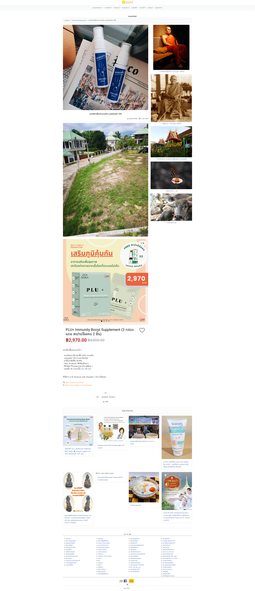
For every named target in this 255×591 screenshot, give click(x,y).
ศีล (99, 560)
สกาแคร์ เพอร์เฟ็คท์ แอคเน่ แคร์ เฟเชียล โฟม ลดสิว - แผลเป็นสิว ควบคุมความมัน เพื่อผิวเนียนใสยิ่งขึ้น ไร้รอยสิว (176, 464)
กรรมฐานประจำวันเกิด (137, 565)
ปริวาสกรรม (101, 569)
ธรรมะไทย (126, 588)
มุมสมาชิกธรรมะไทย (72, 556)
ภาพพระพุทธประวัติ (169, 541)
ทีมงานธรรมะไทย (71, 541)
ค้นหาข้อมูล (69, 545)
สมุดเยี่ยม (69, 549)
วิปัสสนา (100, 567)
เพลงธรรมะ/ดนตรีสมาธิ (137, 554)
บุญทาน (100, 563)
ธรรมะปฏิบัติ (134, 556)
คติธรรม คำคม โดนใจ (104, 556)
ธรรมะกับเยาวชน (103, 545)
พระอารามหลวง (167, 569)
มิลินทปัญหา (134, 547)
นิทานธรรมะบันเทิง (103, 547)
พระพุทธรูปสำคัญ (168, 563)
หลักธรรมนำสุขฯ (135, 563)
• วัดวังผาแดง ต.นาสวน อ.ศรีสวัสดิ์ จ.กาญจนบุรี (171, 159)
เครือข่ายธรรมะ (70, 552)
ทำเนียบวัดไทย (167, 567)
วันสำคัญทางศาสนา (169, 576)
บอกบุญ (150, 8)
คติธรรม (116, 8)
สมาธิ (99, 565)
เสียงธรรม (133, 549)
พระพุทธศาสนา (97, 8)
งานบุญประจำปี (135, 569)
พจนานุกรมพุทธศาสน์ (137, 545)
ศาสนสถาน (125, 8)
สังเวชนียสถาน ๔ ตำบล (170, 558)
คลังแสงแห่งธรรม (135, 558)
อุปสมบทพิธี (166, 574)
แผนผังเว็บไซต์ (70, 543)
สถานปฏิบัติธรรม (103, 541)
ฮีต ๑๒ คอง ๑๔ (135, 567)
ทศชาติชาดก (166, 545)
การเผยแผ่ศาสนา (71, 563)
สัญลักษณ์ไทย (70, 554)
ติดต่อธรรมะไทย (71, 547)
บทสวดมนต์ (134, 560)
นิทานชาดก (166, 547)
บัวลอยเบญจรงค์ (135, 505)
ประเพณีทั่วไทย (134, 571)
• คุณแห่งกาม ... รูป (171, 191)
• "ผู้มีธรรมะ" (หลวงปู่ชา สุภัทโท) (171, 124)
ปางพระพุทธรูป (167, 560)
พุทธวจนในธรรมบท (168, 549)
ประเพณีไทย (69, 565)
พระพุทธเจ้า (166, 539)
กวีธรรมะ (100, 554)
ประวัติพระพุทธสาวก (169, 543)
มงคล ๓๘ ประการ (168, 552)
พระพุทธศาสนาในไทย (169, 565)
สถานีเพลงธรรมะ (135, 552)
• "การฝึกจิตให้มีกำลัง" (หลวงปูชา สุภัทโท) (171, 71)
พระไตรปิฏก (134, 541)
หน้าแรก (67, 20)
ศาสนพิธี (134, 8)
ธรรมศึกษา (108, 8)
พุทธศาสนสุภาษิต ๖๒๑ (170, 556)
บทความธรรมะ (102, 552)
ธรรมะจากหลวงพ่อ (104, 543)
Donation (69, 558)
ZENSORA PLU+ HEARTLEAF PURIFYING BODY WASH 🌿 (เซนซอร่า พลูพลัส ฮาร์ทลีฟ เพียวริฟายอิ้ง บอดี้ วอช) (78, 451)
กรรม (99, 558)
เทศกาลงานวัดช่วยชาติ (79, 20)
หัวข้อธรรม (133, 543)
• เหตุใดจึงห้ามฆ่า (171, 223)
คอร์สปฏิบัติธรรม (103, 574)
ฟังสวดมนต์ (101, 571)
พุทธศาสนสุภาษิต (168, 554)
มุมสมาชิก (158, 8)
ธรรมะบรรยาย (102, 549)
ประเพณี (142, 8)
